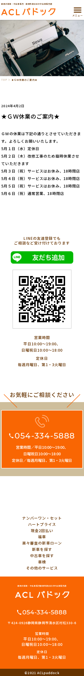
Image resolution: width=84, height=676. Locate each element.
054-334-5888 (44, 436)
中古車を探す (42, 555)
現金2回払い (42, 530)
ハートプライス (42, 524)
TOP (4, 79)
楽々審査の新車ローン (42, 543)
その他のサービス (42, 568)
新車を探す (42, 549)
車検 (42, 562)
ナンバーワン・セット (42, 518)
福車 (42, 536)
